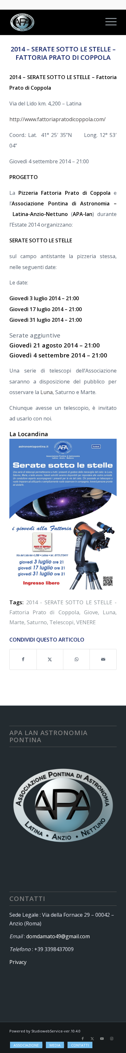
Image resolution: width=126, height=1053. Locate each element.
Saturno (37, 622)
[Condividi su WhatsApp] (76, 659)
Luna (46, 392)
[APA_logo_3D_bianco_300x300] (52, 22)
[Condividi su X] (50, 659)
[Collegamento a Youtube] (102, 1038)
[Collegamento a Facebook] (83, 1038)
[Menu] (108, 22)
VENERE (86, 622)
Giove (91, 612)
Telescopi (61, 622)
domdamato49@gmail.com (58, 936)
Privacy (17, 962)
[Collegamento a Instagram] (112, 1038)
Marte (16, 622)
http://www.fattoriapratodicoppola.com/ (57, 119)
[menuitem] (108, 22)
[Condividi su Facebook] (23, 659)
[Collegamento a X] (92, 1038)
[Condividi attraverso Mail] (103, 659)
